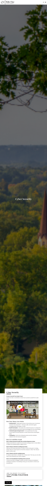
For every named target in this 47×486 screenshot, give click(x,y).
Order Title (8, 482)
